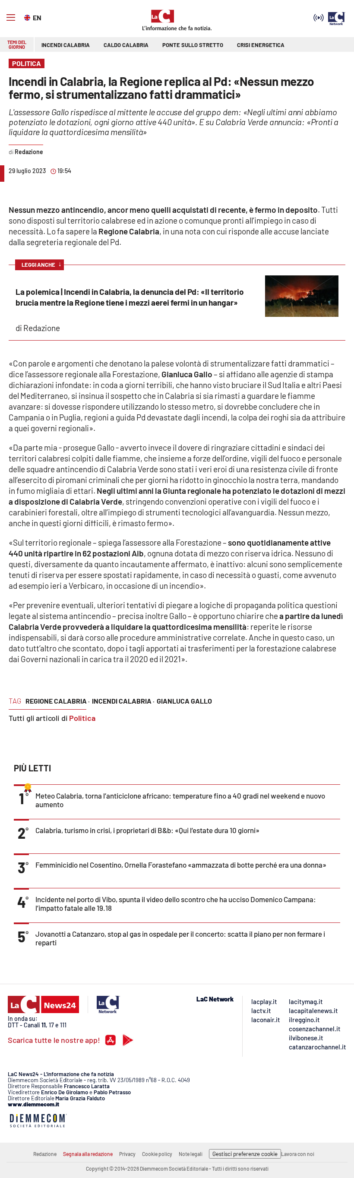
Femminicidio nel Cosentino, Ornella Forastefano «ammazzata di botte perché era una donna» (180, 864)
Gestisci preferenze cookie (245, 1153)
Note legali (190, 1154)
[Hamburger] (10, 17)
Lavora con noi (297, 1154)
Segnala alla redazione (88, 1154)
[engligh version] (28, 17)
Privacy (127, 1154)
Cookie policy (157, 1154)
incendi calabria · (123, 701)
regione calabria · (57, 701)
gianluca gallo (184, 701)
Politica (82, 718)
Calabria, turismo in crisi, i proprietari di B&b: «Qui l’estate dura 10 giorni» (147, 830)
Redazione (45, 1154)
